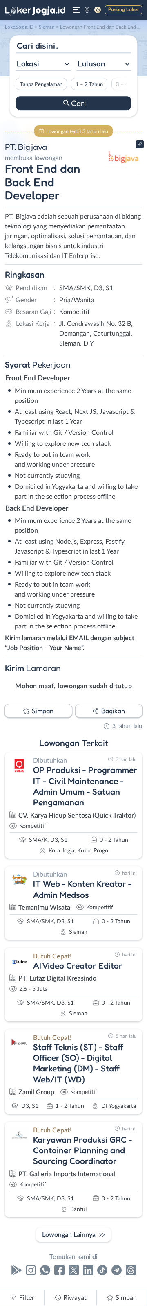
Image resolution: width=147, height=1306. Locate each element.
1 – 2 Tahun (89, 84)
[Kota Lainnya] (87, 10)
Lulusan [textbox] (91, 63)
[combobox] (43, 64)
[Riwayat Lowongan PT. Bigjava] (124, 172)
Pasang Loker (123, 9)
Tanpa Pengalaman (41, 84)
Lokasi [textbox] (28, 63)
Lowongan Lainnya (69, 1234)
